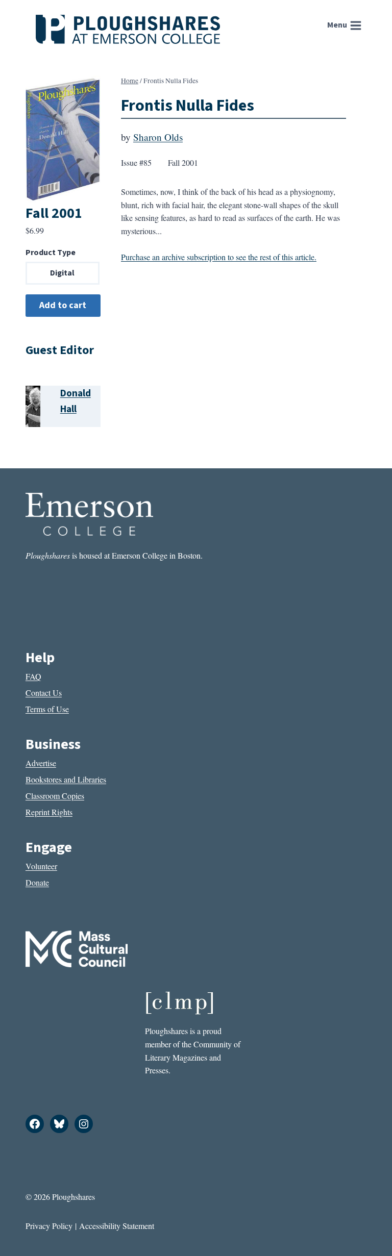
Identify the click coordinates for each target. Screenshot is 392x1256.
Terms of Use (47, 709)
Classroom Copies (55, 795)
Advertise (41, 763)
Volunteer (41, 866)
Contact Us (44, 692)
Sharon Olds (158, 137)
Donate (37, 882)
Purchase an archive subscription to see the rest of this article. (218, 257)
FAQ (33, 676)
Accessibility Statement (116, 1225)
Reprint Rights (49, 812)
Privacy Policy (49, 1225)
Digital (62, 273)
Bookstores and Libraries (66, 779)
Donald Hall (75, 401)
